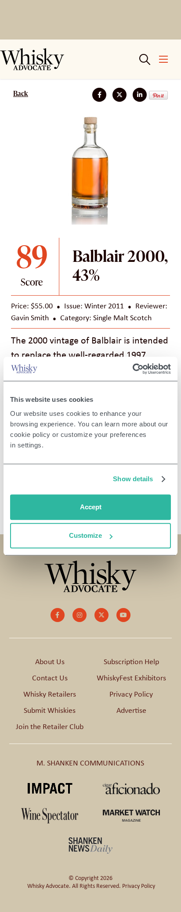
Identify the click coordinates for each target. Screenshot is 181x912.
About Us (50, 661)
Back (20, 93)
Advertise (131, 710)
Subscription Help (131, 661)
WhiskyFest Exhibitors (131, 677)
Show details (133, 479)
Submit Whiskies (50, 710)
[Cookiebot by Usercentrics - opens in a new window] (132, 369)
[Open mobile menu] (163, 59)
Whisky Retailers (49, 694)
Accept (90, 507)
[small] (58, 615)
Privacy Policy (131, 694)
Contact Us (50, 677)
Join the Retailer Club (49, 726)
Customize (85, 535)
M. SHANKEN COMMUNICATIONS (90, 763)
